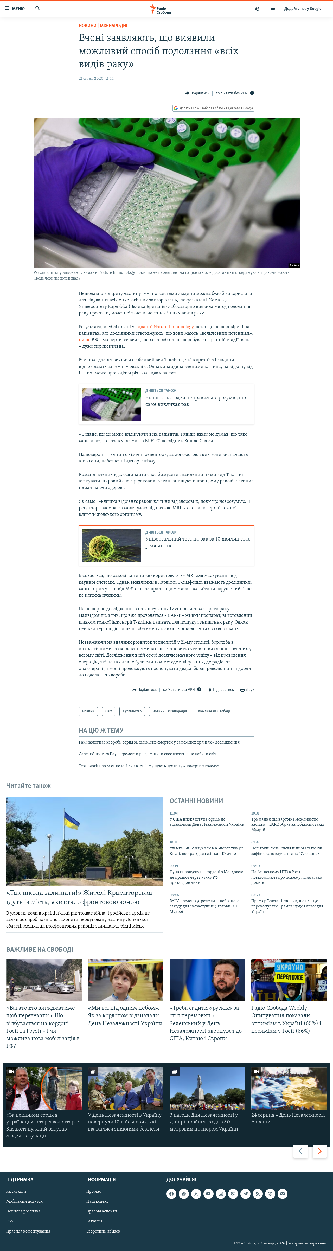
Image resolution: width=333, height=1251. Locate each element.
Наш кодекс (97, 1201)
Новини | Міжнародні (103, 26)
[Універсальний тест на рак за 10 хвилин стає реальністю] (111, 545)
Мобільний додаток (24, 1201)
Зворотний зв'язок (103, 1231)
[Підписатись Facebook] (171, 1194)
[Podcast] (270, 1194)
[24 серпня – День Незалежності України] (289, 1088)
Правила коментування (28, 1231)
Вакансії (94, 1221)
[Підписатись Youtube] (208, 1194)
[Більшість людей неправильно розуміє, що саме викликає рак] (111, 404)
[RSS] (258, 1194)
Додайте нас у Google (303, 9)
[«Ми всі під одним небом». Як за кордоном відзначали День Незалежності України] (125, 980)
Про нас (93, 1192)
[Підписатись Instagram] (221, 1194)
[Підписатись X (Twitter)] (196, 1194)
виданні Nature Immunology (164, 327)
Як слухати (16, 1192)
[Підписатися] (282, 1194)
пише (85, 340)
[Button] (197, 93)
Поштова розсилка (23, 1211)
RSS (9, 1221)
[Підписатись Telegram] (245, 1194)
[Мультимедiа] (273, 8)
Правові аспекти (101, 1211)
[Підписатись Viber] (233, 1194)
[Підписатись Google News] (184, 1194)
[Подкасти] (257, 8)
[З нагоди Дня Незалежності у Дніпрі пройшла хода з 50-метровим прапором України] (207, 1088)
